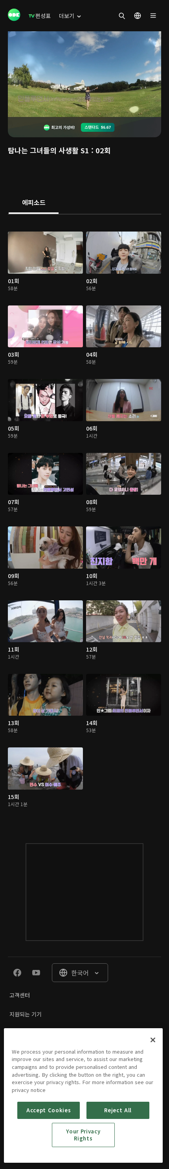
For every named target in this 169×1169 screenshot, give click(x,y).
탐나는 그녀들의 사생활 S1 (48, 150)
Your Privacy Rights (83, 1135)
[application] (84, 74)
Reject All (118, 1110)
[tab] (34, 203)
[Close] (153, 1040)
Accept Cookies (48, 1110)
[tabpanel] (84, 521)
